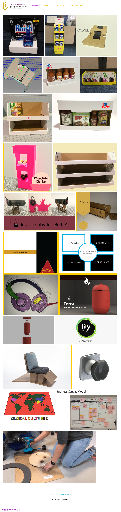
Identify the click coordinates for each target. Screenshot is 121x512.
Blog (62, 5)
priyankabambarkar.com (63, 494)
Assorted (69, 5)
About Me (54, 5)
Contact (78, 5)
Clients (46, 5)
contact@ (53, 494)
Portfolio (36, 5)
